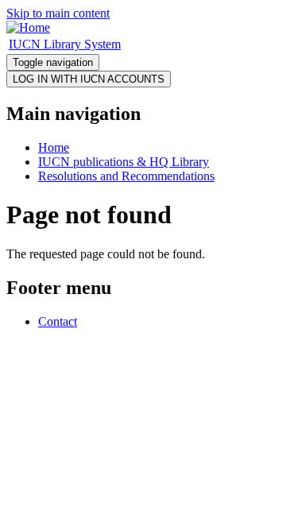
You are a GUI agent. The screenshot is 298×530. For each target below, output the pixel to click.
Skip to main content (58, 13)
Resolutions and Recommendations (126, 176)
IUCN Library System (65, 44)
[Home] (28, 27)
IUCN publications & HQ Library (123, 161)
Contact (57, 321)
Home (53, 147)
